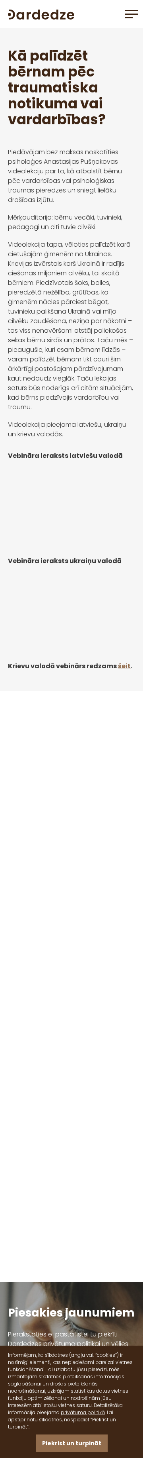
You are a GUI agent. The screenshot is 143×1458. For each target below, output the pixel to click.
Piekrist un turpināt (71, 1443)
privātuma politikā (83, 1412)
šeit (124, 666)
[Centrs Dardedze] (41, 13)
